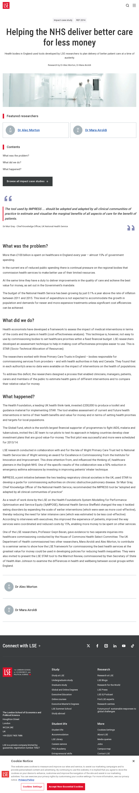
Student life (57, 730)
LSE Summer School (62, 708)
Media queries (104, 739)
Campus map (104, 749)
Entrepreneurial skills (62, 753)
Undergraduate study (62, 680)
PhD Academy (59, 749)
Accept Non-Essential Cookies (66, 786)
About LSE (102, 734)
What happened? (12, 169)
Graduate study (59, 685)
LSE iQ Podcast (105, 694)
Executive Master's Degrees (65, 704)
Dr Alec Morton (29, 130)
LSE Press (102, 689)
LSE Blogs (102, 680)
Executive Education (62, 694)
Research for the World (108, 685)
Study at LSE (58, 675)
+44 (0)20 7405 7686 (12, 735)
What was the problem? (16, 155)
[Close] (133, 761)
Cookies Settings (106, 730)
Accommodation (60, 734)
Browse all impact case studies (25, 181)
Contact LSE (103, 753)
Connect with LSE (20, 646)
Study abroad (58, 713)
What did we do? (12, 162)
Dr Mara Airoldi (96, 130)
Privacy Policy (26, 780)
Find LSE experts (105, 699)
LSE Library (57, 739)
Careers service (59, 744)
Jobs (100, 744)
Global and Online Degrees (65, 689)
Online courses (59, 699)
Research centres (106, 704)
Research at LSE (105, 675)
